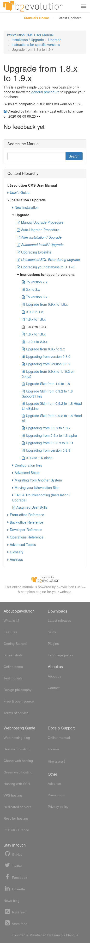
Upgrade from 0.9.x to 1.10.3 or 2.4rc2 (48, 374)
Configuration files (28, 465)
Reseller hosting (16, 818)
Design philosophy (17, 690)
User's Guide (20, 192)
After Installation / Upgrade (41, 237)
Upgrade (54, 39)
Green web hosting (18, 772)
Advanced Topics (23, 544)
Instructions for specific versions (36, 44)
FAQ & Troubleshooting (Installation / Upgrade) (41, 497)
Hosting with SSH (17, 784)
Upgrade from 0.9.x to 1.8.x (47, 304)
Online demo (13, 667)
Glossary (16, 552)
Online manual (59, 738)
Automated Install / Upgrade (42, 244)
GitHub (17, 854)
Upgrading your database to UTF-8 (47, 267)
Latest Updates (70, 18)
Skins (52, 632)
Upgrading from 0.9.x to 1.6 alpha (51, 435)
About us (54, 676)
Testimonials (13, 678)
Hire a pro (57, 761)
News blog (11, 901)
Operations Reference (26, 537)
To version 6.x (36, 296)
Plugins (53, 644)
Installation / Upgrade (28, 39)
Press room (56, 795)
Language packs (60, 655)
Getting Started (15, 644)
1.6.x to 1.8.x (36, 319)
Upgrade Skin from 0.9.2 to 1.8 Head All (52, 418)
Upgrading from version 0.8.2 (48, 363)
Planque (72, 935)
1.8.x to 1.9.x (36, 326)
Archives (16, 559)
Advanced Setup (27, 472)
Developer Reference (26, 529)
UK (13, 830)
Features (10, 632)
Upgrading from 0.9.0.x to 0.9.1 (49, 442)
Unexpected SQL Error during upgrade (50, 259)
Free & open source (19, 701)
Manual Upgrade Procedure (42, 222)
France (23, 830)
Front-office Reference (27, 514)
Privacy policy (58, 807)
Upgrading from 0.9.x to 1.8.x (48, 427)
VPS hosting (13, 795)
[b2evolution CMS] (45, 578)
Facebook (19, 878)
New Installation (27, 207)
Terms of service (16, 713)
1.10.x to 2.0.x (37, 341)
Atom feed (19, 924)
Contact (54, 688)
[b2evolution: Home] (33, 6)
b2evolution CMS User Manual (30, 34)
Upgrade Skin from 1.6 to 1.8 (48, 383)
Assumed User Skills (31, 507)
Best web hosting (17, 749)
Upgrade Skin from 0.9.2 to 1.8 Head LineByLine (52, 406)
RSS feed (18, 912)
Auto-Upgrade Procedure (40, 229)
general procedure (45, 91)
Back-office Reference (26, 522)
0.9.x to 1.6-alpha (39, 457)
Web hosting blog (17, 738)
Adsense (54, 783)
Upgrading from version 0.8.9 (48, 450)
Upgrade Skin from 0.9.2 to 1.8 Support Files (47, 394)
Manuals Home (36, 18)
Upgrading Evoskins (36, 252)
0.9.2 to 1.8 (34, 311)
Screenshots (13, 655)
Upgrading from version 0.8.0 (48, 356)
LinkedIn (18, 889)
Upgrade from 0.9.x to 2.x (45, 349)
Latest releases (59, 620)
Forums (54, 749)
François (58, 935)
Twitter (16, 866)
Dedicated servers (17, 807)
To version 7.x (36, 281)
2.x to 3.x (33, 289)
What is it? (11, 620)
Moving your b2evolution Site (37, 487)
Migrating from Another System (38, 480)
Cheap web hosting (18, 761)
